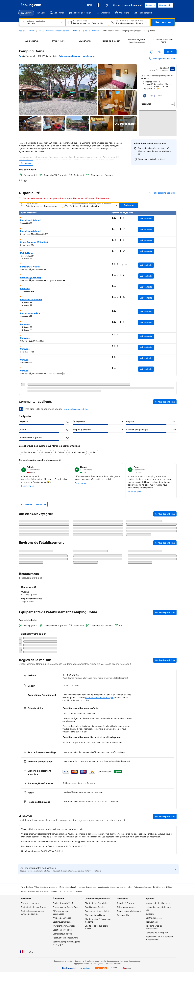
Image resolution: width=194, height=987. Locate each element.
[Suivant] (174, 90)
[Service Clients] (106, 5)
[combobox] (43, 23)
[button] (158, 120)
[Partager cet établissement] (159, 51)
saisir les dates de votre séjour (99, 842)
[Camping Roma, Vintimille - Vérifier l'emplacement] (20, 56)
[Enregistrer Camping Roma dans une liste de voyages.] (151, 51)
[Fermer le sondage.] (172, 761)
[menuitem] (26, 13)
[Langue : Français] (98, 5)
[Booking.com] (31, 5)
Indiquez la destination (36, 21)
